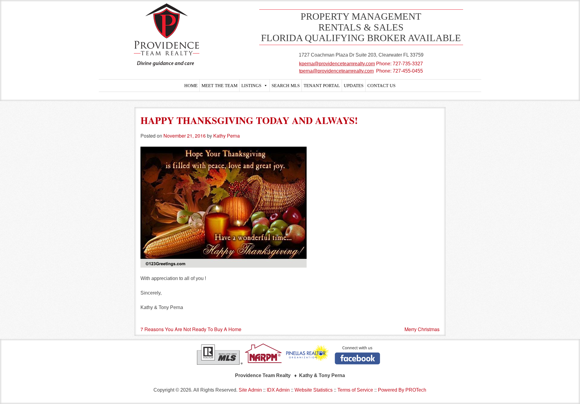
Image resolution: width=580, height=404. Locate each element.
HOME (191, 85)
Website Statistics (314, 390)
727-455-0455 (408, 70)
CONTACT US (381, 85)
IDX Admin (278, 390)
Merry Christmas (422, 329)
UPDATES (353, 85)
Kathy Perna (226, 135)
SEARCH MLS (286, 85)
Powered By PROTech (402, 390)
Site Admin (250, 390)
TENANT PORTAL (322, 85)
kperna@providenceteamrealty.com (337, 63)
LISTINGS (251, 85)
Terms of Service (355, 390)
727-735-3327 (408, 63)
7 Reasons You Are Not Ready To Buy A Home (190, 329)
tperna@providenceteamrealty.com (336, 70)
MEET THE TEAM (219, 85)
